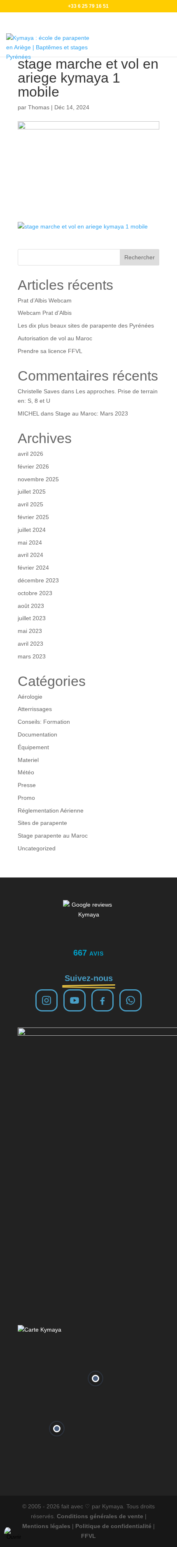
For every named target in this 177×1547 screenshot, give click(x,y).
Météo (26, 772)
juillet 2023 (32, 618)
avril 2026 (30, 453)
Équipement (33, 747)
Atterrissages (35, 709)
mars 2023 (32, 656)
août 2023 (31, 606)
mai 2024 (30, 542)
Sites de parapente (42, 823)
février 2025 (33, 517)
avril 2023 (30, 643)
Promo (26, 797)
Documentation (37, 734)
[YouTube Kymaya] (74, 1000)
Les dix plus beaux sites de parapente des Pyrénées (86, 325)
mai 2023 (30, 631)
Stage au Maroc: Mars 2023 (91, 413)
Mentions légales (46, 1526)
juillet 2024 (32, 529)
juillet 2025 (32, 491)
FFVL (88, 1536)
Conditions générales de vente (100, 1516)
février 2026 (33, 466)
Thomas (38, 107)
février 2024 (33, 567)
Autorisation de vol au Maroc (55, 338)
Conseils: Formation (44, 721)
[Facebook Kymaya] (102, 1000)
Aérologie (30, 696)
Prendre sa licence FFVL (50, 351)
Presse (27, 785)
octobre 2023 (35, 593)
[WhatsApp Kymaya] (130, 1000)
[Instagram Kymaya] (46, 1000)
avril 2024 (30, 555)
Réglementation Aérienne (51, 810)
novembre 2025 (38, 479)
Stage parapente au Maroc (53, 835)
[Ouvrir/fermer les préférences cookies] (13, 1533)
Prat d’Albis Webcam (45, 300)
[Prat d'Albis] (95, 1378)
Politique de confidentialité (113, 1526)
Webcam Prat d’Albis (45, 312)
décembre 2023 (38, 580)
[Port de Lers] (57, 1428)
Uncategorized (37, 848)
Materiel (28, 760)
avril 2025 (30, 504)
